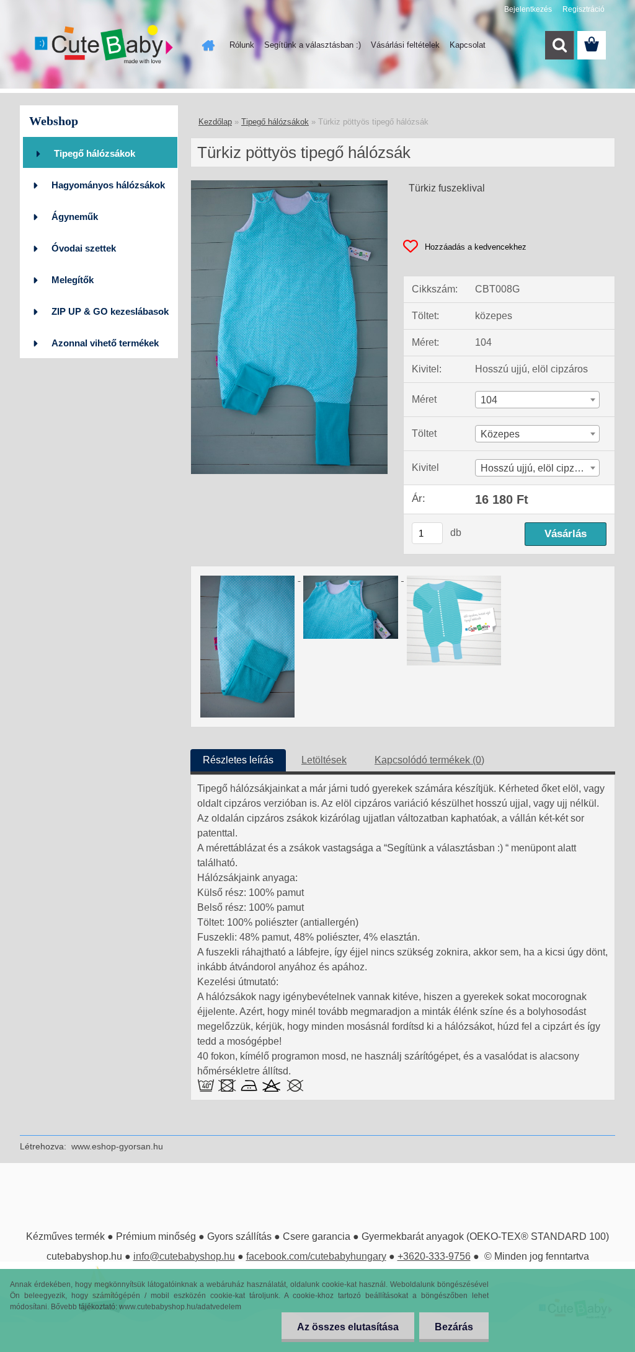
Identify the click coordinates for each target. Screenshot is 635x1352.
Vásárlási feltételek (405, 45)
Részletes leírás (238, 760)
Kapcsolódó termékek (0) (429, 760)
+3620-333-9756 (434, 1256)
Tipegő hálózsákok (94, 153)
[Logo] (105, 46)
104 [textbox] (489, 400)
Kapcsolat (468, 45)
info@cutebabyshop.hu (184, 1256)
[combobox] (537, 399)
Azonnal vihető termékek (105, 343)
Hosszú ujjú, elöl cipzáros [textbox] (537, 468)
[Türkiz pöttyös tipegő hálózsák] (289, 185)
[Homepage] (206, 45)
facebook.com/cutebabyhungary (316, 1256)
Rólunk (241, 45)
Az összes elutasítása (348, 1327)
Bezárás (454, 1327)
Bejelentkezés (528, 9)
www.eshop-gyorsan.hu (117, 1146)
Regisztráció (583, 9)
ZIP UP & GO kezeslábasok (110, 311)
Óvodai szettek (83, 248)
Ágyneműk (74, 216)
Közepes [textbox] (500, 434)
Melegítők (72, 279)
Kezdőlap (215, 121)
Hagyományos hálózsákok (108, 185)
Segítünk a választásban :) (312, 45)
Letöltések (324, 760)
